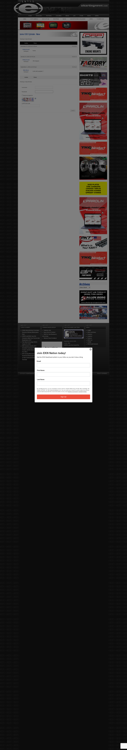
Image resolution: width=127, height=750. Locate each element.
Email (39, 361)
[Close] (91, 349)
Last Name (40, 379)
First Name (41, 370)
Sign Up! (63, 397)
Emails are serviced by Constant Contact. (77, 391)
